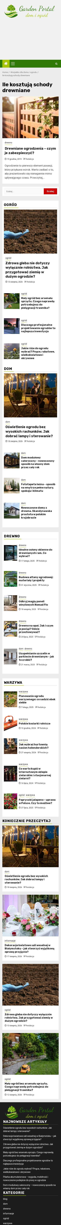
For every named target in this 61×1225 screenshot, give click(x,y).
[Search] (56, 64)
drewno (8, 142)
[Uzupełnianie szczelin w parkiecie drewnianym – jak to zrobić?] (10, 656)
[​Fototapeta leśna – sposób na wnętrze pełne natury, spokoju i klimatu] (12, 485)
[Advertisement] (30, 41)
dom (7, 422)
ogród (8, 258)
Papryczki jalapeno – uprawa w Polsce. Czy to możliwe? (37, 801)
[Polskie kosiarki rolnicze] (10, 723)
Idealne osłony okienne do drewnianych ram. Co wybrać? (35, 553)
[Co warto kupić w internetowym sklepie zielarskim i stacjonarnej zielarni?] (10, 774)
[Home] (6, 64)
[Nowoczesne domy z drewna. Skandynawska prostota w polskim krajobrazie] (12, 510)
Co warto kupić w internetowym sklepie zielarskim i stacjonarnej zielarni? (35, 773)
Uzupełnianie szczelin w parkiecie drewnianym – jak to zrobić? (36, 657)
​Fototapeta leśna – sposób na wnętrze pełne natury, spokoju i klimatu (38, 487)
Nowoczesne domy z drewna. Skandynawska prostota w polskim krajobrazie (36, 512)
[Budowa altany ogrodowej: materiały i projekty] (10, 579)
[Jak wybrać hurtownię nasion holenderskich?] (10, 746)
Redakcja (30, 159)
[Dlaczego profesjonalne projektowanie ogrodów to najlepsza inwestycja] (12, 326)
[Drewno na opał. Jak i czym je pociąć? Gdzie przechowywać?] (10, 629)
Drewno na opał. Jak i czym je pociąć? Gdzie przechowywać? (36, 629)
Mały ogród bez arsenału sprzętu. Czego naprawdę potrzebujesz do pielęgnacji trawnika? (38, 303)
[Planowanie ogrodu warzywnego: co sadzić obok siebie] (10, 699)
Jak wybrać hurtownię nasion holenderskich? (33, 746)
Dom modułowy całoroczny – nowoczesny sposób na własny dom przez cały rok (37, 462)
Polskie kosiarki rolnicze (34, 723)
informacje (10, 941)
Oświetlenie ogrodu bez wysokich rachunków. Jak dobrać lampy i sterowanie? (29, 431)
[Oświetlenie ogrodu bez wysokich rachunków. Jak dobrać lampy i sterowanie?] (30, 395)
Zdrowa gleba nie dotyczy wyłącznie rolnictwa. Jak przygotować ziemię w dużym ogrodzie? (27, 270)
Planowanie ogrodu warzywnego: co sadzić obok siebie (37, 699)
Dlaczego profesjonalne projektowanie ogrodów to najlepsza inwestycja (38, 328)
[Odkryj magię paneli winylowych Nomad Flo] (10, 603)
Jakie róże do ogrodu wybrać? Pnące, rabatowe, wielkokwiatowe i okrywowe (38, 353)
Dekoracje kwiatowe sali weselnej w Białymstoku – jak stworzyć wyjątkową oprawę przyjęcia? (29, 948)
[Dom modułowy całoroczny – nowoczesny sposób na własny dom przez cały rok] (12, 460)
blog (5, 1199)
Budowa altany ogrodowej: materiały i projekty (36, 579)
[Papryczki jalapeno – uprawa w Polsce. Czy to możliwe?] (10, 801)
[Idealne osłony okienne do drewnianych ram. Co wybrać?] (10, 553)
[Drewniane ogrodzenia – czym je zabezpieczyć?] (30, 117)
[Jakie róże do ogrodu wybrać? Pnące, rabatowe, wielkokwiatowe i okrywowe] (12, 351)
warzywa (23, 691)
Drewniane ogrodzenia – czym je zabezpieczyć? (30, 150)
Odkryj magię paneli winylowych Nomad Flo (33, 603)
